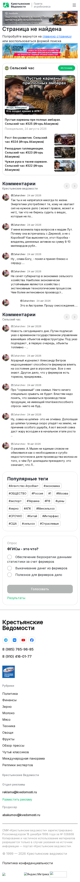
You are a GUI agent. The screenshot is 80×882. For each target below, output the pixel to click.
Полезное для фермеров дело (38, 575)
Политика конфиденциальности (27, 863)
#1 (49, 493)
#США (13, 523)
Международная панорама (23, 758)
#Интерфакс (50, 516)
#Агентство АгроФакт (23, 486)
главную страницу (57, 36)
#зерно (14, 508)
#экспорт (15, 501)
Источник (66, 67)
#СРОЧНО (15, 516)
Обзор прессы (13, 745)
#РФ (47, 501)
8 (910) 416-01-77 (17, 656)
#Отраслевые (49, 523)
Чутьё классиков (15, 752)
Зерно (7, 707)
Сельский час (21, 68)
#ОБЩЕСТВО (17, 493)
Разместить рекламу (17, 799)
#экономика (52, 486)
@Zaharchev (18, 195)
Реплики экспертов (17, 765)
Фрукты (8, 739)
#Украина (33, 501)
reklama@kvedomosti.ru (19, 792)
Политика (10, 694)
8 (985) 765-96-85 (18, 649)
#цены (60, 501)
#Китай (32, 516)
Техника (8, 726)
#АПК (27, 508)
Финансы (9, 700)
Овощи (7, 732)
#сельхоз (28, 523)
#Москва (62, 493)
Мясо (6, 719)
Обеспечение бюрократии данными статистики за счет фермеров (39, 559)
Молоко (8, 713)
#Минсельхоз (45, 508)
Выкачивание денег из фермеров (40, 568)
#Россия (37, 493)
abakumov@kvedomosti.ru (21, 815)
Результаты (16, 598)
